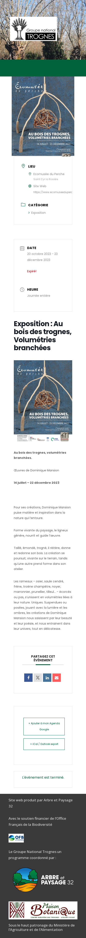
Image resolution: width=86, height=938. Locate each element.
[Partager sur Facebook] (28, 677)
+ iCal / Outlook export (44, 744)
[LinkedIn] (47, 677)
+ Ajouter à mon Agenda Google (44, 726)
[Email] (56, 677)
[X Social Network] (38, 677)
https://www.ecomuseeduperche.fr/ (56, 192)
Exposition (38, 213)
